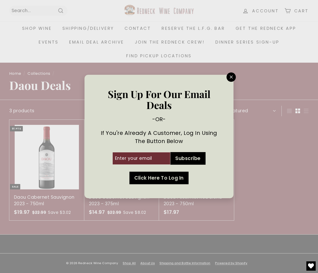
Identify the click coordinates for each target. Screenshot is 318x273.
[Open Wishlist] (311, 266)
